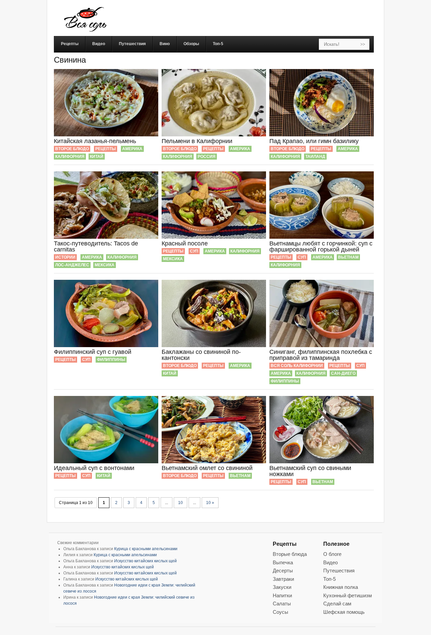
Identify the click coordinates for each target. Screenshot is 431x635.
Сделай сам (337, 603)
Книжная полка (340, 587)
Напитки (282, 595)
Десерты (283, 570)
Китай (96, 156)
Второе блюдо (72, 148)
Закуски (282, 587)
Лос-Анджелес (72, 265)
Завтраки (283, 579)
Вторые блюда (290, 554)
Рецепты (105, 148)
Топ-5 (329, 579)
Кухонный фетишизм (347, 595)
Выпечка (283, 562)
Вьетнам (348, 257)
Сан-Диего (343, 373)
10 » (210, 502)
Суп (194, 251)
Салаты (282, 603)
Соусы (280, 612)
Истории (65, 257)
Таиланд (315, 156)
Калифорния (70, 156)
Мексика (104, 265)
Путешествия (339, 570)
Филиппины (111, 359)
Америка (132, 148)
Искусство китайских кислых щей (145, 561)
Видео (330, 562)
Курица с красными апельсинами (145, 548)
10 (180, 502)
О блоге (332, 554)
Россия (207, 156)
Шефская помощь (344, 612)
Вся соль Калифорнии (297, 365)
